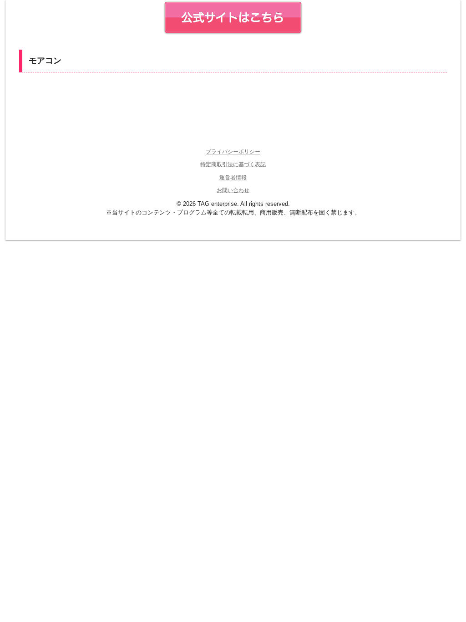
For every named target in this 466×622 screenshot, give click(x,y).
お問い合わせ (233, 190)
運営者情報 (233, 177)
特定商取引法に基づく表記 (233, 164)
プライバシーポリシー (233, 151)
